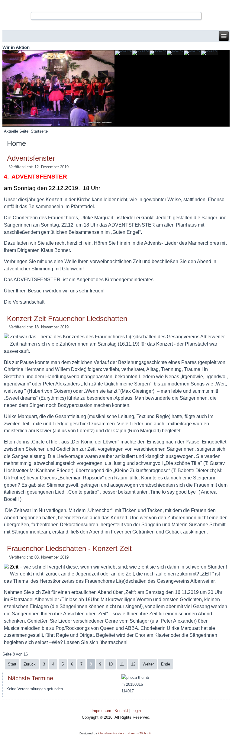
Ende (165, 664)
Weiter (148, 664)
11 (122, 664)
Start (12, 664)
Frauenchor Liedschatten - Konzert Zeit (69, 548)
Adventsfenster (31, 158)
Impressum (101, 710)
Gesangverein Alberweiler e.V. (116, 6)
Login (136, 710)
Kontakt (121, 710)
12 (133, 664)
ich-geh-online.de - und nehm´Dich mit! (125, 733)
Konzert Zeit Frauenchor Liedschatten (67, 318)
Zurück (30, 664)
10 (110, 664)
